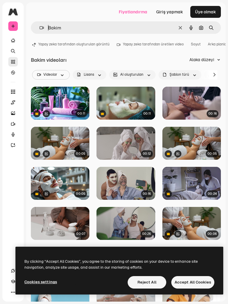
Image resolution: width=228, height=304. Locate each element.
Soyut (196, 44)
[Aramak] (13, 51)
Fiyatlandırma (133, 12)
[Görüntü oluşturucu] (13, 113)
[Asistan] (13, 145)
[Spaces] (13, 102)
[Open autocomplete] (39, 28)
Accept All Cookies (193, 282)
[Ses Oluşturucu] (13, 134)
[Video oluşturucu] (13, 124)
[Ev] (13, 40)
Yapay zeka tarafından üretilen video (153, 44)
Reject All (146, 282)
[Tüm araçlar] (13, 91)
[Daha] (13, 292)
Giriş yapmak (169, 12)
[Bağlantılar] (13, 271)
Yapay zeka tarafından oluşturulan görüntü (74, 44)
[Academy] (13, 281)
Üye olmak (205, 12)
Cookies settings (40, 281)
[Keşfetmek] (13, 72)
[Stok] (13, 61)
